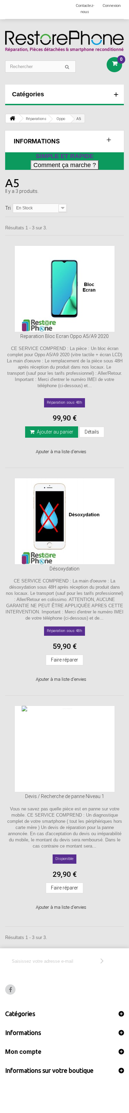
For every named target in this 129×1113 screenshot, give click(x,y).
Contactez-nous (85, 8)
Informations (37, 141)
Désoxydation (64, 568)
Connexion (112, 5)
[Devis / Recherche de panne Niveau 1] (65, 749)
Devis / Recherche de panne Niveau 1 (64, 796)
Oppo (60, 119)
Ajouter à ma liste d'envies (61, 451)
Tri (8, 208)
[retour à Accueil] (12, 118)
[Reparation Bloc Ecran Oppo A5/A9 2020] (65, 289)
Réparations (36, 119)
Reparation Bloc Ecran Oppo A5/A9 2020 (64, 336)
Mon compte (23, 1051)
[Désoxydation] (65, 521)
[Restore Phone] (64, 41)
